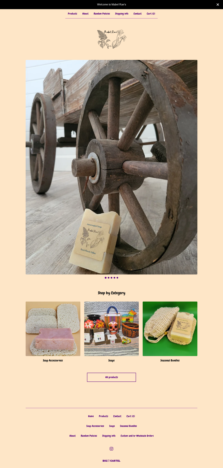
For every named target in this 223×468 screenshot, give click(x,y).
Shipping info (121, 13)
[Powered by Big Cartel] (111, 460)
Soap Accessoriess (95, 426)
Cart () (151, 13)
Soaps (112, 426)
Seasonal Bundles (128, 426)
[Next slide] (192, 165)
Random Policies (102, 13)
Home (91, 416)
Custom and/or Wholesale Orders (137, 435)
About (85, 13)
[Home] (111, 39)
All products (111, 377)
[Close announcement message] (217, 4)
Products (72, 13)
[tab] (106, 278)
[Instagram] (111, 449)
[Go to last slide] (30, 165)
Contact (138, 13)
